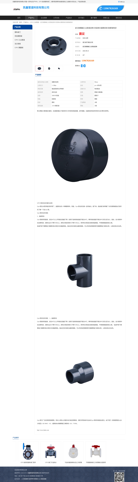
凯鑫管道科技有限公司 (34, 473)
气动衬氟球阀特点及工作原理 (69, 462)
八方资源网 (24, 479)
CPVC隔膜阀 (19, 47)
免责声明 (31, 479)
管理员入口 (37, 479)
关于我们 (81, 18)
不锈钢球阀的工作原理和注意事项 (91, 462)
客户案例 (94, 18)
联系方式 (119, 18)
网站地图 (43, 479)
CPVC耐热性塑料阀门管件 (24, 462)
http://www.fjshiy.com (43, 430)
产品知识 (69, 18)
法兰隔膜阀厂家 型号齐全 (114, 462)
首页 (18, 18)
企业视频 (44, 18)
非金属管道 (18, 36)
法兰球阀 (18, 44)
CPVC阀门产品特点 (46, 462)
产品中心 (31, 18)
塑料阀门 (18, 32)
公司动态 (56, 18)
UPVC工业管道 (34, 22)
